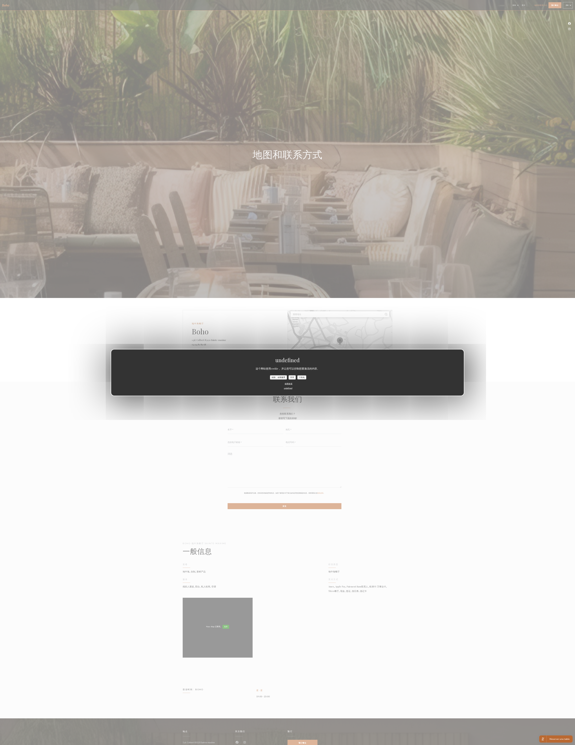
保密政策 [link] (288, 384)
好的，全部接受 (278, 377)
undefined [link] (288, 388)
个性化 (302, 377)
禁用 (292, 377)
